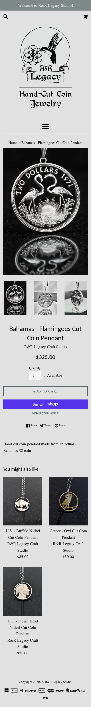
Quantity (35, 368)
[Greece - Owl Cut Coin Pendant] (68, 501)
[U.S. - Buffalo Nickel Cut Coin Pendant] (22, 501)
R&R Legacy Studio (58, 682)
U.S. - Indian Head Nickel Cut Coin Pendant (23, 627)
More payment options (45, 413)
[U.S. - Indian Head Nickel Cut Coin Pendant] (22, 591)
